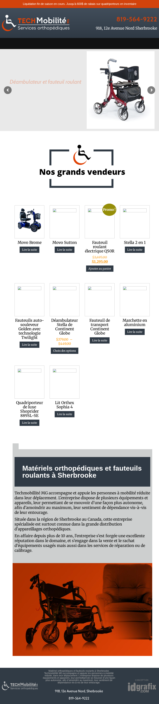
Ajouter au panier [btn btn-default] (99, 268)
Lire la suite (29, 249)
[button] (79, 43)
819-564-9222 (136, 19)
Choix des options (64, 350)
